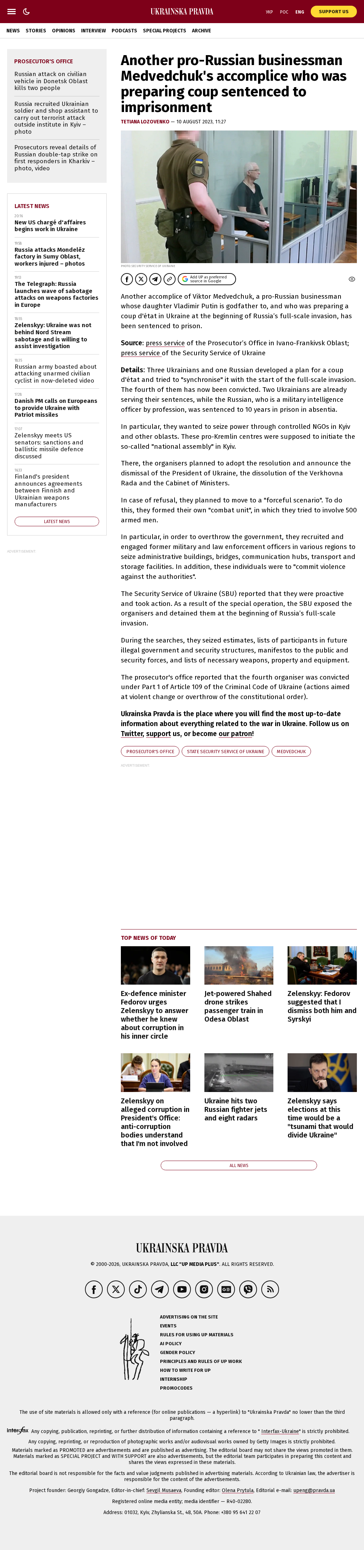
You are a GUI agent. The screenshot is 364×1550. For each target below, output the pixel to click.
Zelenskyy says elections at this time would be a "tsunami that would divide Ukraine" (320, 1118)
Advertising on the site (189, 1317)
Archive (201, 31)
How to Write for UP (185, 1370)
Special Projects (164, 31)
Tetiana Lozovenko (146, 122)
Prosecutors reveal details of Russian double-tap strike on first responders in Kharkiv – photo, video (56, 158)
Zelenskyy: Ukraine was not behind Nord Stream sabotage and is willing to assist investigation (53, 335)
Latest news (32, 206)
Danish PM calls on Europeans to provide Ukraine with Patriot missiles (56, 408)
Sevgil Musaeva (163, 1490)
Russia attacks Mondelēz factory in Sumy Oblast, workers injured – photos (50, 256)
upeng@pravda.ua (314, 1490)
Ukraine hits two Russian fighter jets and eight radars (235, 1109)
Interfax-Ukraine (280, 1431)
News (13, 31)
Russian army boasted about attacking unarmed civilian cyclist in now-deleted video (56, 373)
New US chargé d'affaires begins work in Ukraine (50, 226)
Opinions (63, 31)
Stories (36, 31)
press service (165, 343)
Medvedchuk (291, 751)
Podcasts (124, 31)
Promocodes (176, 1388)
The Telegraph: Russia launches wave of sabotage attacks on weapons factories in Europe (56, 294)
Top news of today (148, 937)
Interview (93, 31)
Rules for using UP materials (197, 1334)
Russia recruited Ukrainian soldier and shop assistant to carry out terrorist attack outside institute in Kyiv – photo (56, 117)
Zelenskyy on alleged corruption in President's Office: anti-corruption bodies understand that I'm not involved (155, 1122)
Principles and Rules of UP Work (201, 1361)
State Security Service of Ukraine (225, 751)
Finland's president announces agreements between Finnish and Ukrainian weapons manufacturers (48, 490)
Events (168, 1325)
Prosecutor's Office (150, 751)
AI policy (171, 1343)
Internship (173, 1379)
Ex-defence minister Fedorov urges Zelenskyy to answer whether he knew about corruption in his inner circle (154, 1014)
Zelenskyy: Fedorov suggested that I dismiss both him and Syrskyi (322, 1006)
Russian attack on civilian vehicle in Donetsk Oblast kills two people (51, 81)
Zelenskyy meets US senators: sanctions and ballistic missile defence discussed (49, 446)
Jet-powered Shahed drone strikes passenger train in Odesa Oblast (238, 1006)
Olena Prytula (237, 1490)
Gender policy (177, 1352)
